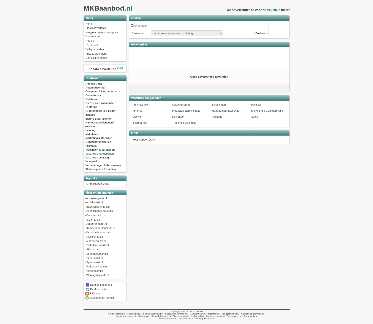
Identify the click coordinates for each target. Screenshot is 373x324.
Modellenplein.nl (96, 241)
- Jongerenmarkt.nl (229, 314)
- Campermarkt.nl (196, 314)
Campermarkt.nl (95, 215)
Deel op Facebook (101, 284)
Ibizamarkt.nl (93, 219)
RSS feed (95, 293)
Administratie (93, 83)
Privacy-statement (95, 53)
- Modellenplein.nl (162, 316)
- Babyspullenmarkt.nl (152, 314)
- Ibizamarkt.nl (212, 314)
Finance (137, 110)
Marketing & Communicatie (267, 110)
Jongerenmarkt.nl (96, 223)
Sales (254, 116)
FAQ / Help (91, 45)
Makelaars (91, 134)
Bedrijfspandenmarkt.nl (100, 211)
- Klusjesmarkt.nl (144, 316)
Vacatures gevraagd (97, 157)
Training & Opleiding (184, 122)
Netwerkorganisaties (98, 142)
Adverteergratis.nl (96, 198)
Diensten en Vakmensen (100, 103)
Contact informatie (96, 57)
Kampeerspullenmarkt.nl (100, 228)
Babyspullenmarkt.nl (98, 206)
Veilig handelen (94, 49)
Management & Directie (225, 110)
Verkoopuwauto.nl (96, 266)
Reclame (217, 116)
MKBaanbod (108, 8)
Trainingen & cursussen (100, 149)
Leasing (90, 130)
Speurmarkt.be (95, 258)
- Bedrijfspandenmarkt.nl (175, 314)
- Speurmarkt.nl (249, 316)
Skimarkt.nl (92, 249)
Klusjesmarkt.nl (95, 236)
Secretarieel (140, 122)
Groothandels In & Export (100, 110)
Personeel (178, 116)
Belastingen (219, 104)
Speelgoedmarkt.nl (97, 253)
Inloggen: (102, 32)
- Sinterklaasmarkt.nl (181, 316)
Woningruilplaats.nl (97, 275)
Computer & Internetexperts (102, 91)
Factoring (91, 107)
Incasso (90, 114)
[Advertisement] (209, 58)
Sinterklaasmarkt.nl (97, 245)
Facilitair (256, 104)
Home (89, 23)
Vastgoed (91, 161)
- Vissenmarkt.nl (185, 318)
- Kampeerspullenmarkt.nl (252, 314)
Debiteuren (92, 99)
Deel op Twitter (99, 289)
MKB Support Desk (97, 183)
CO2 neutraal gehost (101, 297)
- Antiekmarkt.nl (133, 314)
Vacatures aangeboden (99, 153)
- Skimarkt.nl (197, 316)
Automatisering (94, 87)
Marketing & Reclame (98, 138)
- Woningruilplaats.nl (203, 318)
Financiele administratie (186, 110)
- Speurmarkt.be (233, 316)
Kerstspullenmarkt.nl (98, 232)
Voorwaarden (93, 36)
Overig (137, 116)
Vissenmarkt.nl (95, 270)
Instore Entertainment (98, 118)
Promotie (91, 145)
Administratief (141, 104)
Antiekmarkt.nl (94, 202)
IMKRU (199, 311)
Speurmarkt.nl (94, 262)
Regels (89, 40)
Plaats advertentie (96, 28)
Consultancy (93, 95)
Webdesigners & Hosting (100, 169)
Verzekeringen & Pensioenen (103, 165)
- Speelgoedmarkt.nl (214, 316)
